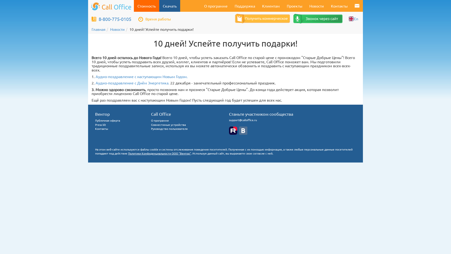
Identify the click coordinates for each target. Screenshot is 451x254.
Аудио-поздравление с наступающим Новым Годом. (142, 76)
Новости (316, 6)
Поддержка (245, 6)
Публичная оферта (107, 120)
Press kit (100, 125)
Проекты (294, 6)
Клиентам (271, 6)
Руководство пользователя (169, 129)
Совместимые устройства (168, 125)
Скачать (170, 6)
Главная (98, 29)
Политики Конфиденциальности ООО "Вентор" (159, 153)
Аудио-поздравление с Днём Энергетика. (132, 82)
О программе (216, 6)
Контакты (339, 6)
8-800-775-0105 (115, 19)
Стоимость (146, 6)
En (356, 18)
